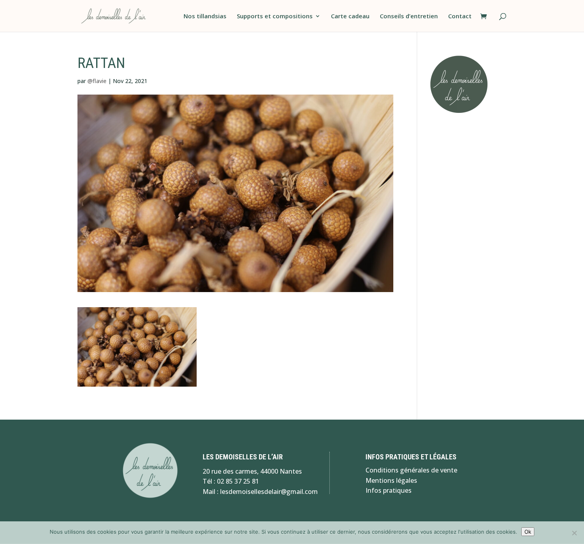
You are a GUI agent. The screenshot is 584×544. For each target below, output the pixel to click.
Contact (460, 16)
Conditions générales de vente (411, 470)
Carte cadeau (350, 16)
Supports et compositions (275, 16)
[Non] (574, 533)
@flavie (96, 81)
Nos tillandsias (205, 16)
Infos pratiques (388, 490)
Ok (527, 532)
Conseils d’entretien (409, 16)
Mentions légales (391, 480)
